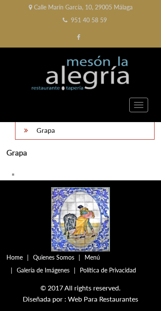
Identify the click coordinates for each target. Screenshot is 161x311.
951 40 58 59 (89, 20)
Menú (92, 257)
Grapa (45, 130)
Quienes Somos (53, 257)
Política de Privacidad (108, 270)
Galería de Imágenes (43, 270)
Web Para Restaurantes (103, 299)
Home (14, 257)
